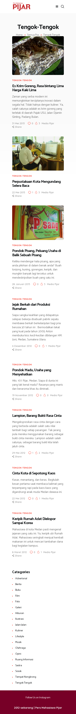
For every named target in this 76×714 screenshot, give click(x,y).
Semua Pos (33, 35)
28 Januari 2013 (21, 284)
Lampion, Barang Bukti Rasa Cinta (36, 416)
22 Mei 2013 (18, 192)
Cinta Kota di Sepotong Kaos (33, 473)
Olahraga (20, 648)
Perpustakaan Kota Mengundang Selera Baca (36, 184)
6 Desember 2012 (22, 345)
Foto (17, 602)
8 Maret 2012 (19, 552)
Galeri (18, 607)
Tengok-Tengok (22, 80)
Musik (18, 642)
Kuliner (19, 631)
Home (19, 35)
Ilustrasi (19, 619)
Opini (18, 654)
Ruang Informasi (24, 660)
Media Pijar (48, 123)
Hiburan (19, 613)
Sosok (18, 671)
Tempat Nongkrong (25, 677)
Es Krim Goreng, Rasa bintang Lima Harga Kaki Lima (38, 88)
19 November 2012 (22, 395)
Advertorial (21, 578)
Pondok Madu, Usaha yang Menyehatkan (31, 372)
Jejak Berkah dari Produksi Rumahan (31, 307)
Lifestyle (19, 636)
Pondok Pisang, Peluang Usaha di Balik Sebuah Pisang (36, 253)
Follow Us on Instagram (38, 698)
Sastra (18, 665)
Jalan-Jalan (20, 625)
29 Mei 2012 (18, 452)
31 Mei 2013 (18, 123)
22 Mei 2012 (18, 498)
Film (17, 596)
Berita (18, 584)
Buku (18, 590)
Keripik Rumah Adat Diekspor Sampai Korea (34, 521)
